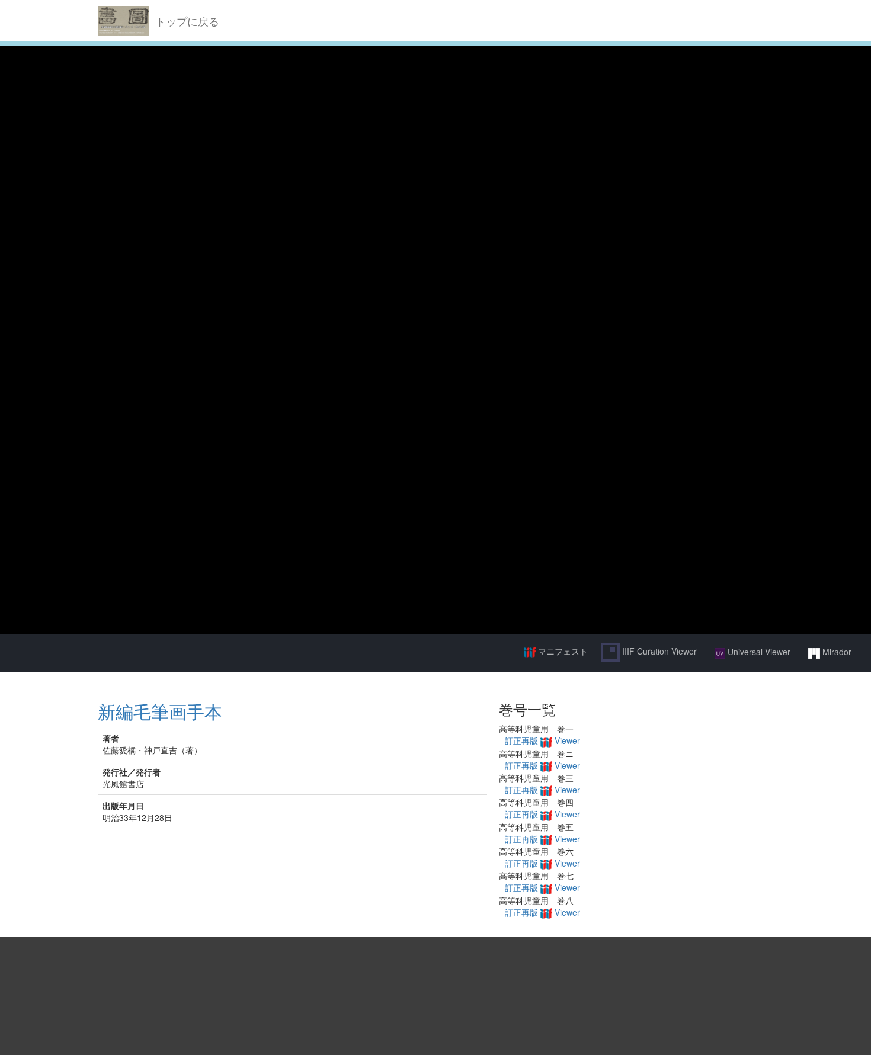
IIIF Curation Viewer (658, 651)
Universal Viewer (757, 652)
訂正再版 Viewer (542, 740)
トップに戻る (187, 20)
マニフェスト (562, 651)
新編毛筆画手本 (160, 711)
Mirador (835, 652)
